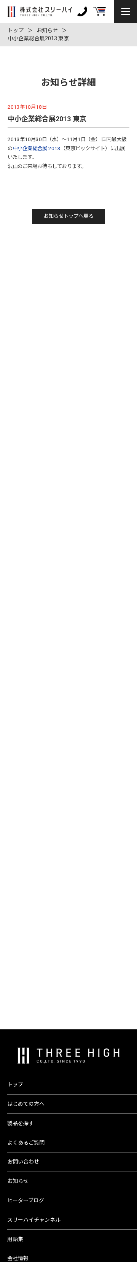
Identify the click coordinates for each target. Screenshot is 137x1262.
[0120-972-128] (82, 11)
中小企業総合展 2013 (37, 148)
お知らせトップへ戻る (68, 216)
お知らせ (47, 30)
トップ (16, 30)
